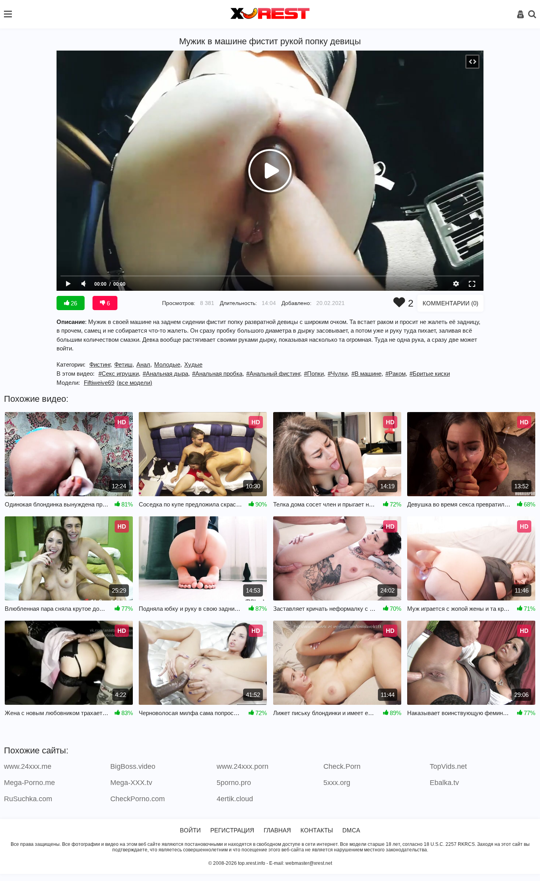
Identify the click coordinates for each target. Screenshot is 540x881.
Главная (277, 830)
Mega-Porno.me (29, 783)
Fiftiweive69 (99, 382)
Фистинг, (100, 364)
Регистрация (232, 830)
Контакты (316, 830)
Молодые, (168, 364)
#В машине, (367, 373)
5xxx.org (336, 783)
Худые (193, 364)
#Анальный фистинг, (274, 373)
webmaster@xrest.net (308, 863)
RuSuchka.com (28, 799)
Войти (190, 830)
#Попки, (314, 373)
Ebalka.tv (444, 783)
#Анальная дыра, (166, 373)
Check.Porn (342, 766)
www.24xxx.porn (242, 766)
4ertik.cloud (235, 799)
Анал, (144, 364)
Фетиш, (124, 364)
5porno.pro (234, 783)
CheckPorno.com (137, 799)
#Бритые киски (430, 373)
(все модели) (134, 382)
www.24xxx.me (27, 766)
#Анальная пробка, (218, 373)
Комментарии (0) (450, 303)
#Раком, (396, 373)
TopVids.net (448, 766)
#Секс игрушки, (119, 373)
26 (73, 303)
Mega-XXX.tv (131, 783)
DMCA (351, 830)
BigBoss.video (132, 766)
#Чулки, (338, 373)
